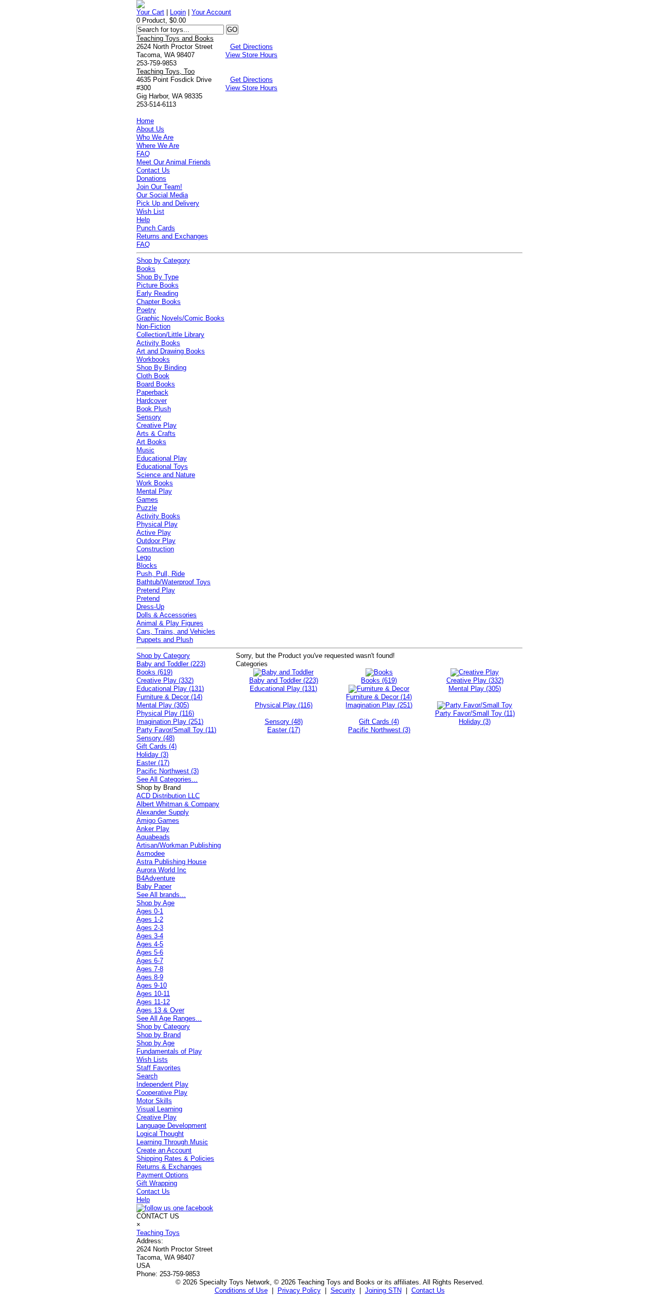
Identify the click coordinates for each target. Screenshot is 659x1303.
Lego (143, 557)
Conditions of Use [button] (241, 1290)
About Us (150, 129)
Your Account (211, 12)
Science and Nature (165, 475)
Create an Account (164, 1150)
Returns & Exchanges (169, 1167)
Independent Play (162, 1084)
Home (145, 121)
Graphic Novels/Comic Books (180, 318)
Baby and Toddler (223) (170, 664)
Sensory (148, 417)
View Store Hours (252, 55)
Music (145, 450)
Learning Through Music (172, 1142)
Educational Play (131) (170, 688)
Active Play (153, 532)
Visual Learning (159, 1109)
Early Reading (157, 293)
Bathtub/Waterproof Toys (173, 582)
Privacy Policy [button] (299, 1290)
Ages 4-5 (149, 944)
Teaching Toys (158, 1233)
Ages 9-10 (151, 985)
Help (143, 220)
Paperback (152, 392)
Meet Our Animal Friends (173, 162)
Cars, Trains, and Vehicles (175, 631)
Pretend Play (155, 590)
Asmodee (150, 853)
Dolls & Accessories (166, 615)
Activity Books (158, 343)
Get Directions (251, 46)
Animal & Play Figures (169, 623)
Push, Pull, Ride (160, 574)
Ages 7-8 (149, 969)
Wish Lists (152, 1059)
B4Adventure (155, 878)
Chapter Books (158, 302)
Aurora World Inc (161, 870)
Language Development (171, 1125)
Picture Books (157, 285)
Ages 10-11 (153, 993)
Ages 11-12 (153, 1002)
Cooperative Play (161, 1092)
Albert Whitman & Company (177, 804)
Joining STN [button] (383, 1290)
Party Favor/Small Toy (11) (176, 730)
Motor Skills (154, 1101)
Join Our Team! (159, 187)
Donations (151, 178)
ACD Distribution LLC (168, 796)
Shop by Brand (158, 1035)
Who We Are (155, 137)
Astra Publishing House (171, 862)
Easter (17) (152, 763)
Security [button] (343, 1290)
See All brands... (161, 895)
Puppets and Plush (164, 640)
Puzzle (146, 508)
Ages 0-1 (149, 911)
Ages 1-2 (149, 919)
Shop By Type (157, 277)
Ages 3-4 (149, 936)
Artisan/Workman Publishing (178, 845)
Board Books (155, 384)
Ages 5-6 (149, 952)
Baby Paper (153, 886)
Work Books (154, 483)
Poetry (146, 310)
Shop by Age (155, 903)
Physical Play (157, 524)
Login (178, 12)
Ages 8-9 (149, 977)
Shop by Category (163, 260)
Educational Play (161, 458)
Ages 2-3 (149, 928)
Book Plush (153, 409)
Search (147, 1076)
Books (145, 269)
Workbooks (153, 359)
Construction (155, 549)
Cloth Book (152, 376)
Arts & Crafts (156, 433)
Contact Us (153, 170)
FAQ (143, 154)
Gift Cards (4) (156, 746)
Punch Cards (155, 228)
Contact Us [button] (428, 1290)
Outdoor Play (156, 541)
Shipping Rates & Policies (175, 1158)
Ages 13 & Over (160, 1010)
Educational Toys (162, 466)
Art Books (151, 442)
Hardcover (151, 400)
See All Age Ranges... (169, 1018)
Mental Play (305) (162, 705)
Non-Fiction (153, 326)
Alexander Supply (162, 812)
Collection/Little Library (170, 335)
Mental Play (154, 491)
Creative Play (156, 425)
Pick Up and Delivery (167, 203)
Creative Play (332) (165, 680)
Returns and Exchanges (172, 236)
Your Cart (150, 12)
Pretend (148, 598)
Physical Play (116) (165, 713)
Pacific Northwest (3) (167, 771)
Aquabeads (153, 837)
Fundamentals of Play (169, 1051)
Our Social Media (162, 195)
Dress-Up (150, 607)
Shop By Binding (161, 367)
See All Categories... (167, 779)
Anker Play (152, 829)
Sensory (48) (155, 738)
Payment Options (162, 1175)
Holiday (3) (152, 754)
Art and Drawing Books (170, 351)
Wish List (150, 211)
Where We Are (157, 145)
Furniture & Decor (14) (169, 697)
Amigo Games (157, 820)
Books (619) (154, 672)
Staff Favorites (158, 1068)
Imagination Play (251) (169, 721)
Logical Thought (160, 1134)
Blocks (146, 565)
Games (147, 499)
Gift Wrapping (156, 1183)
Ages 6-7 (149, 960)
